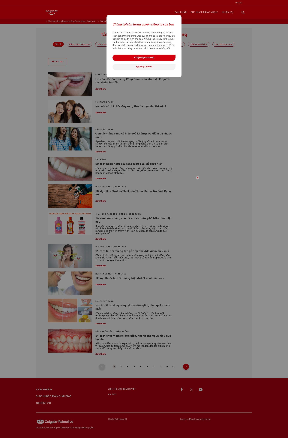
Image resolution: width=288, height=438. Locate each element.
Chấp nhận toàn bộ (144, 58)
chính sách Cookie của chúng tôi (153, 48)
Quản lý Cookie (144, 67)
